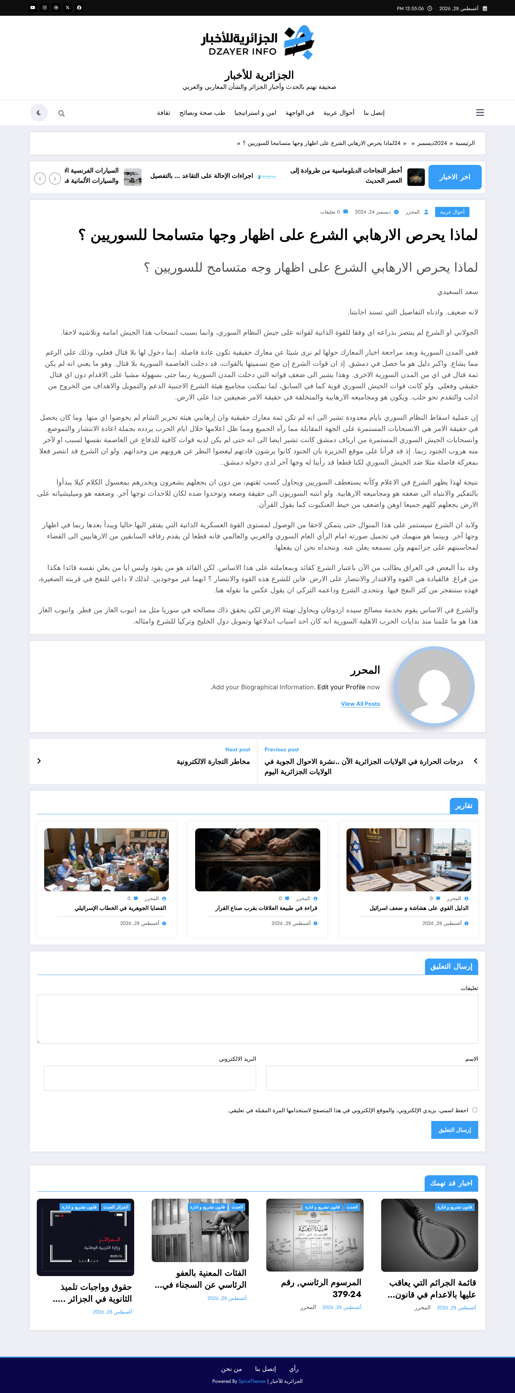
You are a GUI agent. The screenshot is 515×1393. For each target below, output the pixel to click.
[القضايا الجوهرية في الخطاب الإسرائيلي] (106, 859)
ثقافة (163, 112)
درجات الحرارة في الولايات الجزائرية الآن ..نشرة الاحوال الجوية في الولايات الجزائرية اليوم (364, 766)
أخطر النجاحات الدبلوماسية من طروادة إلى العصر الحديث (373, 175)
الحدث (100, 1207)
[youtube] (33, 8)
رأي (294, 1364)
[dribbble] (56, 8)
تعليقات (469, 988)
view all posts (360, 704)
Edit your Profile (341, 687)
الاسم (471, 1059)
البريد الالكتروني (237, 1059)
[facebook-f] (79, 8)
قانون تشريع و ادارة (71, 1207)
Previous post (282, 749)
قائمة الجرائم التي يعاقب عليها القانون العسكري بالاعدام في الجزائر (410, 1270)
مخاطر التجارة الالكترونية (213, 762)
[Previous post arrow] (476, 761)
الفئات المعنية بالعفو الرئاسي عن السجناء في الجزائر (68, 1278)
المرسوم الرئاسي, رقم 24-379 (184, 1288)
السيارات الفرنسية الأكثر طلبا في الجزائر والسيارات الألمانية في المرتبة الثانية (92, 175)
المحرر (413, 211)
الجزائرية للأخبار (259, 75)
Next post (237, 749)
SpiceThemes (252, 1376)
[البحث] (61, 114)
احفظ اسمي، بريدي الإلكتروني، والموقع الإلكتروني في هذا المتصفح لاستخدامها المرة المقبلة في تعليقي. (347, 1110)
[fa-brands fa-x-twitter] (67, 8)
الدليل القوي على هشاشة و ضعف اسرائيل (419, 908)
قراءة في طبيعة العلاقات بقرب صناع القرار (266, 908)
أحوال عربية (339, 112)
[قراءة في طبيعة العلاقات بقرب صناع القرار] (257, 859)
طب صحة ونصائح (202, 112)
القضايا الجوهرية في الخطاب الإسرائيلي (120, 908)
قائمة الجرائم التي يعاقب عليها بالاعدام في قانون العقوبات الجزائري (296, 1288)
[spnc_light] (39, 112)
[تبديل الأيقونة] (480, 113)
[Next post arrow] (39, 761)
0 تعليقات (330, 211)
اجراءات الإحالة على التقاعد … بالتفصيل (228, 175)
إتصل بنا (374, 112)
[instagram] (44, 8)
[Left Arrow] (55, 178)
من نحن (231, 1364)
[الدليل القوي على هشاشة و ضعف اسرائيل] (408, 859)
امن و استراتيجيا (255, 112)
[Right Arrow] (40, 178)
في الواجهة (300, 112)
